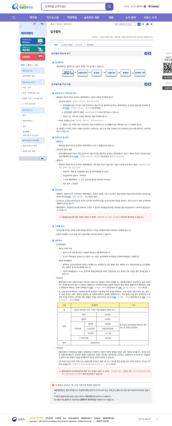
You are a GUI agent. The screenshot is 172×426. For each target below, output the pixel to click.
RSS (64, 418)
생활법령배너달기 (109, 418)
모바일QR (97, 418)
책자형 (33, 17)
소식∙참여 (130, 17)
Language (155, 6)
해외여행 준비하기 (29, 82)
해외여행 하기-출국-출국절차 (108, 217)
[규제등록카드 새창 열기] (67, 108)
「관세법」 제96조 (100, 287)
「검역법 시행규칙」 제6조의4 (80, 108)
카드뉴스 (79, 44)
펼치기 (29, 65)
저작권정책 (49, 418)
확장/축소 (42, 23)
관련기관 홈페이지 (144, 419)
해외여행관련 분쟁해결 (30, 140)
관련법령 (90, 44)
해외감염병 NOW (92, 112)
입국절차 (26, 131)
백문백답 (72, 17)
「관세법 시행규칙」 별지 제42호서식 (89, 120)
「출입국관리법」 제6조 (80, 196)
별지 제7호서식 (117, 156)
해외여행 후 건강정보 (30, 135)
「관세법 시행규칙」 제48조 (132, 287)
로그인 (126, 6)
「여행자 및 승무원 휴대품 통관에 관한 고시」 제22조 (91, 364)
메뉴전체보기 (14, 17)
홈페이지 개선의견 (103, 421)
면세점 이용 (116, 371)
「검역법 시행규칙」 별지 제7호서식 (84, 101)
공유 (139, 24)
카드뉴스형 (53, 17)
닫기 (35, 23)
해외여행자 (27, 33)
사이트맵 (58, 418)
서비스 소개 (150, 17)
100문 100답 (67, 44)
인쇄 (147, 24)
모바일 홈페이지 (73, 418)
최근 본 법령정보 (138, 6)
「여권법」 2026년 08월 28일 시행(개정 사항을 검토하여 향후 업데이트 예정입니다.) (122, 37)
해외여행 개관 (27, 70)
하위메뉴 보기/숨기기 (21, 76)
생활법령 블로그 (86, 418)
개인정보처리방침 (36, 418)
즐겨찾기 (151, 24)
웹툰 (111, 17)
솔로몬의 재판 (91, 17)
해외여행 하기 (27, 110)
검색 (109, 6)
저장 (143, 24)
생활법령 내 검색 (125, 24)
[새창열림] (18, 418)
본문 (56, 44)
